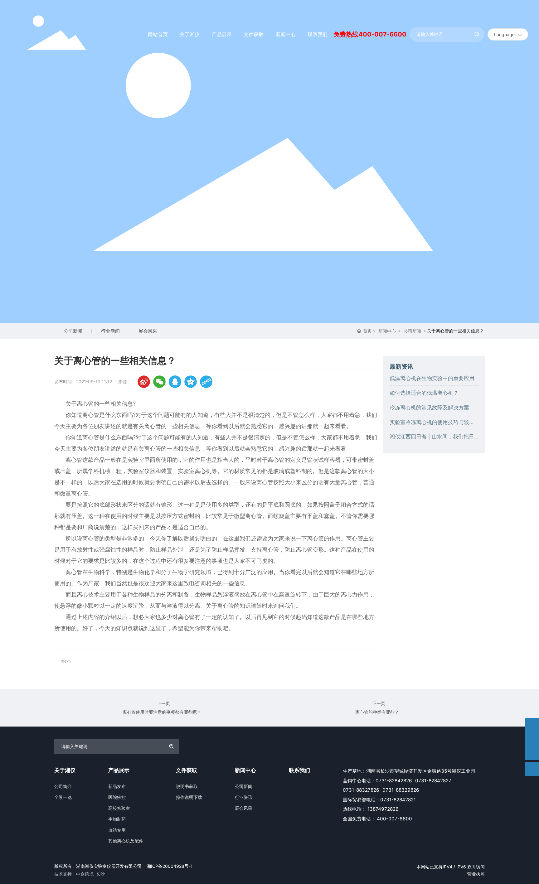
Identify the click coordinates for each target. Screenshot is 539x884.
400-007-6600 (382, 34)
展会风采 (147, 331)
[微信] (159, 381)
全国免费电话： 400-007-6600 (377, 819)
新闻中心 (387, 331)
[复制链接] (206, 381)
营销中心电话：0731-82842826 (377, 781)
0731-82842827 (433, 781)
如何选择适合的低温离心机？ (424, 392)
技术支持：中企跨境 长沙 (79, 874)
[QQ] (175, 381)
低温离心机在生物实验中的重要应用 (432, 378)
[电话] (532, 739)
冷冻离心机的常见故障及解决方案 (429, 407)
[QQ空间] (190, 381)
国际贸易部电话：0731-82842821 (379, 800)
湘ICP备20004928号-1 (170, 866)
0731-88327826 (361, 790)
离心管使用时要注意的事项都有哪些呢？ (162, 712)
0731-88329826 (400, 790)
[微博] (144, 381)
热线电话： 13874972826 (371, 809)
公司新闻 (73, 331)
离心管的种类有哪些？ (377, 712)
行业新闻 (110, 331)
